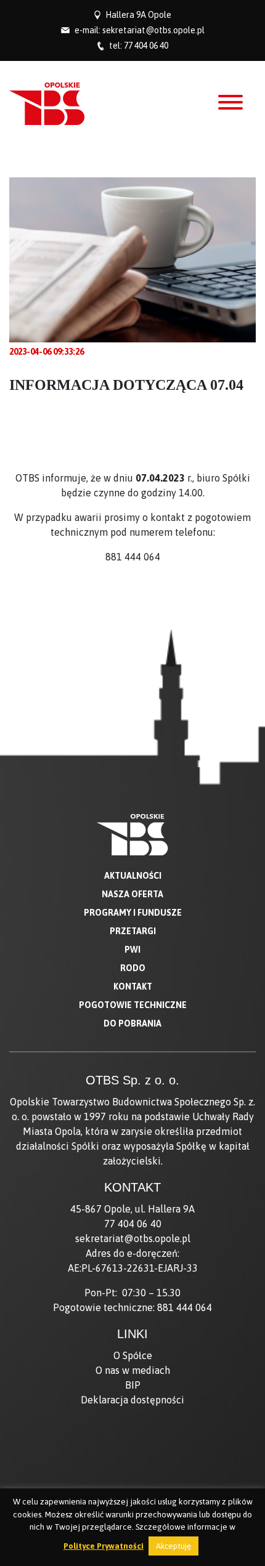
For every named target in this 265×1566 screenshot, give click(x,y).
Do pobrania (132, 1023)
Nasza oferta (132, 894)
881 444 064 (184, 1307)
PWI (132, 950)
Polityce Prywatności (103, 1546)
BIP (133, 1384)
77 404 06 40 (146, 45)
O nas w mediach (133, 1370)
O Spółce (132, 1355)
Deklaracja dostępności (132, 1399)
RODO (132, 968)
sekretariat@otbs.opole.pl (153, 30)
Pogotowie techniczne (133, 1005)
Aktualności (132, 876)
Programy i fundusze (133, 913)
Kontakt (132, 986)
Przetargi (133, 931)
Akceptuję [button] (173, 1546)
